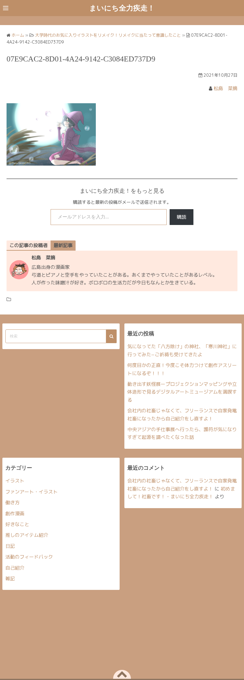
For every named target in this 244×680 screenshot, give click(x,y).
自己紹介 (14, 568)
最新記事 (63, 245)
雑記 (10, 578)
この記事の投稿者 (29, 245)
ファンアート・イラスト (31, 491)
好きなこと (17, 524)
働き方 (12, 502)
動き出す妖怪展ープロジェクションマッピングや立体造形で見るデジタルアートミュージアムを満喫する (182, 392)
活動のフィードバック (29, 556)
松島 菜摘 (225, 88)
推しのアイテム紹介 (26, 535)
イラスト (14, 480)
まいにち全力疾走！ (122, 8)
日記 (10, 546)
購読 (181, 217)
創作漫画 (14, 513)
